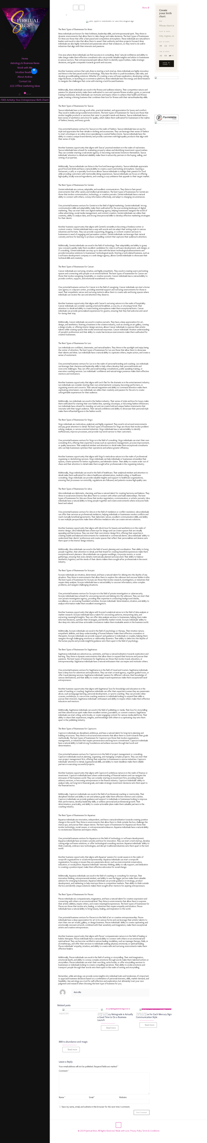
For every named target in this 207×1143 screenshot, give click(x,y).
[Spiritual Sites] (25, 28)
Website (123, 1097)
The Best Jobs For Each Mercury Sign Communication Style (154, 1016)
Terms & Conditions (150, 1130)
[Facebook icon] (20, 1140)
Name (62, 1097)
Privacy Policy (136, 1130)
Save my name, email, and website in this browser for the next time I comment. (96, 1106)
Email (92, 1097)
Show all (145, 7)
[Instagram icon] (25, 1140)
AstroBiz (77, 992)
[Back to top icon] (118, 1125)
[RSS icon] (30, 1140)
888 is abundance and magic (73, 1041)
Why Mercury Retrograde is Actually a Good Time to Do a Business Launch (115, 1017)
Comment (64, 1071)
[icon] (27, 1140)
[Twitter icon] (22, 1140)
